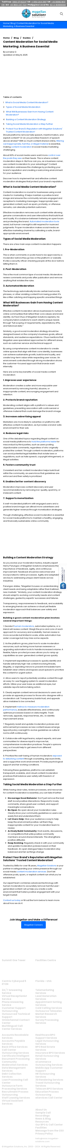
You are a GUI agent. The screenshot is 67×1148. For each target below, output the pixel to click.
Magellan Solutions (46, 865)
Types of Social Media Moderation (23, 106)
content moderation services (31, 871)
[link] (14, 950)
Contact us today (11, 900)
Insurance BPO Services (50, 1052)
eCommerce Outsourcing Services (48, 1063)
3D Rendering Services (49, 1079)
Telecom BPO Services (49, 1088)
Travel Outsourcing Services (47, 1084)
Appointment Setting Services (48, 1003)
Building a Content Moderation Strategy (26, 119)
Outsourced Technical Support (16, 1015)
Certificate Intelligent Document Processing (16, 1057)
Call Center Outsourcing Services (15, 1051)
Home (6, 23)
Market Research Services (46, 1015)
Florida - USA (43, 981)
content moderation (21, 146)
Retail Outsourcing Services (47, 1057)
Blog (13, 23)
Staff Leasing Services (16, 1097)
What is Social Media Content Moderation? (26, 102)
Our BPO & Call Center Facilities (49, 1126)
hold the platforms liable (44, 441)
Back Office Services (15, 1046)
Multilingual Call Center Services (12, 1027)
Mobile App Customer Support (49, 1069)
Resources (42, 1121)
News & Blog (43, 1118)
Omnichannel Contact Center (16, 1021)
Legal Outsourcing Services (47, 1042)
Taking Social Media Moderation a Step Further (29, 123)
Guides (27, 37)
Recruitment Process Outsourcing (15, 1093)
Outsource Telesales (48, 1011)
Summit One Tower (14, 960)
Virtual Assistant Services (12, 1102)
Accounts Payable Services (13, 1042)
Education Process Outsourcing (47, 1093)
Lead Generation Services (45, 997)
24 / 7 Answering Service (12, 991)
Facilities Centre (45, 960)
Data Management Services (14, 1069)
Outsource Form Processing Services (14, 1087)
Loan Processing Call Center (15, 1081)
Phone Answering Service (12, 1003)
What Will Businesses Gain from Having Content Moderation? (29, 113)
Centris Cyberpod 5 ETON (14, 982)
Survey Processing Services (47, 1021)
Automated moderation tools (44, 221)
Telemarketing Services (44, 991)
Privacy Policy (44, 1133)
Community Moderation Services (15, 1063)
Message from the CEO (49, 1130)
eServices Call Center (48, 1097)
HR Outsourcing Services (45, 1075)
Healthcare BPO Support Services (46, 1036)
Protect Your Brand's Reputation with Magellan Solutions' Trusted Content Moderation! (34, 130)
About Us (41, 1109)
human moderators (24, 626)
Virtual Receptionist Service (14, 997)
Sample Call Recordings (43, 1114)
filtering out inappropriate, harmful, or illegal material (33, 142)
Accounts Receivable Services (15, 1036)
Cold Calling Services (48, 1008)
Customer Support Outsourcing (14, 1009)
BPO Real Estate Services (45, 1048)
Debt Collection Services (11, 1075)
